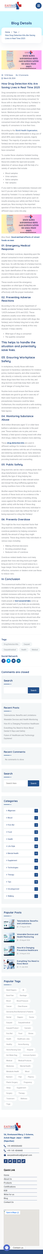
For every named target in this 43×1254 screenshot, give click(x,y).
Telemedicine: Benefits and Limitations (20, 715)
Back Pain (10, 995)
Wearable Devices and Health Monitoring (21, 719)
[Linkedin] (19, 1161)
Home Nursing (23, 1044)
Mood (27, 1071)
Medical (35, 650)
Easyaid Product (12, 1028)
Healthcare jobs (23, 1039)
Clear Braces (22, 1006)
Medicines (10, 1066)
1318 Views (8, 75)
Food (10, 832)
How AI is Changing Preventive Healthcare (21, 724)
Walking (11, 896)
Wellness (24, 1099)
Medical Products (24, 1061)
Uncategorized (13, 889)
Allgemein (11, 811)
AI (23, 990)
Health (23, 650)
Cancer (9, 1006)
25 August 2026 (24, 940)
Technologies (13, 867)
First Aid (11, 825)
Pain (20, 1077)
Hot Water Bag (11, 1055)
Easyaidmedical (10, 650)
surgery (9, 1093)
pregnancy (28, 1082)
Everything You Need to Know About (28, 962)
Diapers (20, 1017)
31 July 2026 (23, 967)
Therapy (11, 875)
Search (8, 680)
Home (7, 32)
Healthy (9, 1044)
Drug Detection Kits (11, 644)
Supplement (12, 860)
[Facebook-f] (6, 1161)
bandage (23, 995)
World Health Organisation (26, 130)
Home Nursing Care (13, 1050)
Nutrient (9, 1077)
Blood (10, 818)
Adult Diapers (11, 990)
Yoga (8, 1104)
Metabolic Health (12, 1071)
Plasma (31, 1077)
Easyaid (27, 644)
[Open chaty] (6, 1247)
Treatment (10, 1099)
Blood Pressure (22, 1001)
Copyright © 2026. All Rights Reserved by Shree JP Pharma (21, 1252)
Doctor (31, 1017)
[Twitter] (10, 1161)
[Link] (23, 1161)
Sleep (8, 1088)
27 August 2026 (24, 927)
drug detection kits (15, 443)
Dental (8, 1017)
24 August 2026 (24, 953)
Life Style (11, 846)
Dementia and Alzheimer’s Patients (19, 1012)
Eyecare (28, 1028)
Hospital (30, 1050)
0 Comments (23, 75)
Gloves (30, 1033)
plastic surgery (12, 1082)
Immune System (29, 1055)
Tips (15, 32)
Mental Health (13, 853)
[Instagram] (14, 1161)
